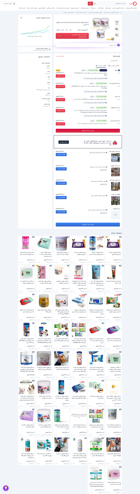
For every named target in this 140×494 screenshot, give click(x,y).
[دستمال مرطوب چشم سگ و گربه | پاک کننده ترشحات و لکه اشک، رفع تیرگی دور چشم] (27, 387)
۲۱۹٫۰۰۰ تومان (59, 96)
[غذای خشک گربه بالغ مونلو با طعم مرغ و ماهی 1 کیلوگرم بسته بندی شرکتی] (79, 272)
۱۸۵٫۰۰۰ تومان (60, 83)
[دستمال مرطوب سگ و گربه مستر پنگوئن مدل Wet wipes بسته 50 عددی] (27, 330)
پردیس (118, 110)
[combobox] (110, 4)
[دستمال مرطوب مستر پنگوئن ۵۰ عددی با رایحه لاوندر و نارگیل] (96, 416)
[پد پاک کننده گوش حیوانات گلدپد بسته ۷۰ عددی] (113, 473)
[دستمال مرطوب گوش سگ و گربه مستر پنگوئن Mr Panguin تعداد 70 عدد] (61, 301)
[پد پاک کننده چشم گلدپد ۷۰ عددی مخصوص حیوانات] (27, 272)
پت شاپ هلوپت (115, 108)
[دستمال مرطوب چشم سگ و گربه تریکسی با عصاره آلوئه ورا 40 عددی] (96, 358)
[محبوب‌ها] (67, 30)
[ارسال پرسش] (118, 45)
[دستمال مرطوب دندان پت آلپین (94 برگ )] (61, 445)
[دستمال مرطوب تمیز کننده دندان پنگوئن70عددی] (44, 416)
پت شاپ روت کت (115, 180)
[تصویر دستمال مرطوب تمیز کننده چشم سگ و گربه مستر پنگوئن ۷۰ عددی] (117, 23)
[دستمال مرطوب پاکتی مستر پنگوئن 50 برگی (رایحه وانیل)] (79, 387)
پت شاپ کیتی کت (114, 83)
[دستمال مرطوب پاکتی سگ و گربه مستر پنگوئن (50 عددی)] (61, 330)
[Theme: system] (14, 4)
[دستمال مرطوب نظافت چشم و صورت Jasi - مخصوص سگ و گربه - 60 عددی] (113, 387)
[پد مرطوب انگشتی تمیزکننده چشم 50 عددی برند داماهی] (44, 358)
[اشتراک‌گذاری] (63, 30)
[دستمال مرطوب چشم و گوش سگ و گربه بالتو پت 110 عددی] (61, 416)
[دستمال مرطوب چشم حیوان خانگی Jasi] (44, 301)
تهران (119, 73)
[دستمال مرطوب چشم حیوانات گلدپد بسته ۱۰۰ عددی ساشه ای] (44, 243)
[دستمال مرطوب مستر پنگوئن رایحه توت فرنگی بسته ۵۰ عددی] (96, 330)
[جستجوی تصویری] (94, 4)
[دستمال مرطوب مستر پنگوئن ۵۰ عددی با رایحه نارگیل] (113, 301)
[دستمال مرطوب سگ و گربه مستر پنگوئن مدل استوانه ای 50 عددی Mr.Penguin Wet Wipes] (44, 330)
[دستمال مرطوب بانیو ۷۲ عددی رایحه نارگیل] (113, 243)
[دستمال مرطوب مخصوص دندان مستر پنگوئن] (61, 272)
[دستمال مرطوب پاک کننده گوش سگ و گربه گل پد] (44, 272)
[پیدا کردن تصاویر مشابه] (112, 39)
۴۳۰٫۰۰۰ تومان (60, 73)
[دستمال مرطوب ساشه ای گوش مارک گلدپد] (27, 416)
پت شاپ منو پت (115, 121)
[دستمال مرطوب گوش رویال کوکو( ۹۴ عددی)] (113, 445)
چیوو (116, 70)
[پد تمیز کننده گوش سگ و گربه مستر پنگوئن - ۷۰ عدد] (79, 416)
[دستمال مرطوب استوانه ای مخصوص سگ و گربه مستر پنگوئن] (61, 387)
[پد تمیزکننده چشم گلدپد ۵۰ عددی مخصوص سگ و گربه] (113, 416)
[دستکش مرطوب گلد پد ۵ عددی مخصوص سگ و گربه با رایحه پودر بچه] (96, 272)
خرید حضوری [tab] (100, 66)
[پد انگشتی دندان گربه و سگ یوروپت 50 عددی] (44, 445)
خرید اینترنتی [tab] (112, 66)
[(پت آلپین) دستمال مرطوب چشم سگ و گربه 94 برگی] (61, 358)
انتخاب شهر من (64, 142)
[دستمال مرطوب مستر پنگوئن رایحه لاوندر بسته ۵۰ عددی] (113, 330)
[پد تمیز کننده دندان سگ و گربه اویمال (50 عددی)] (96, 445)
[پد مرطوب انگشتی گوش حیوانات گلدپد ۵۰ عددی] (61, 243)
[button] (7, 4)
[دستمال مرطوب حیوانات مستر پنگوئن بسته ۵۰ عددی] (96, 243)
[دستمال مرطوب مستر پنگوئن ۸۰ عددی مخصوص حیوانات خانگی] (96, 301)
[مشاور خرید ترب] (5, 488)
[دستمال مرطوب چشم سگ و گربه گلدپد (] (96, 387)
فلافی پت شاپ (115, 194)
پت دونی (117, 96)
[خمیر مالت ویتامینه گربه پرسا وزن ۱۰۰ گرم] (113, 272)
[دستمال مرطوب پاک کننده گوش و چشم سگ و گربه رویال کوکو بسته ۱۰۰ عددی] (79, 358)
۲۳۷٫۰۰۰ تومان (60, 120)
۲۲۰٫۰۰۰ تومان (60, 107)
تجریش (118, 99)
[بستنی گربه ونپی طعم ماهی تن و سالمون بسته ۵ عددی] (27, 243)
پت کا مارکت (116, 209)
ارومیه (118, 86)
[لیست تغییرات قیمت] (21, 18)
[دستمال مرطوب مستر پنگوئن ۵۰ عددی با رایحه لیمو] (27, 301)
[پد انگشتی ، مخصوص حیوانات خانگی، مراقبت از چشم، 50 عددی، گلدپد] (113, 358)
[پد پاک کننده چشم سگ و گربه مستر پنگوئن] (44, 387)
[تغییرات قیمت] (70, 30)
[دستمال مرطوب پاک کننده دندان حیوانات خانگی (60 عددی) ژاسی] (27, 445)
